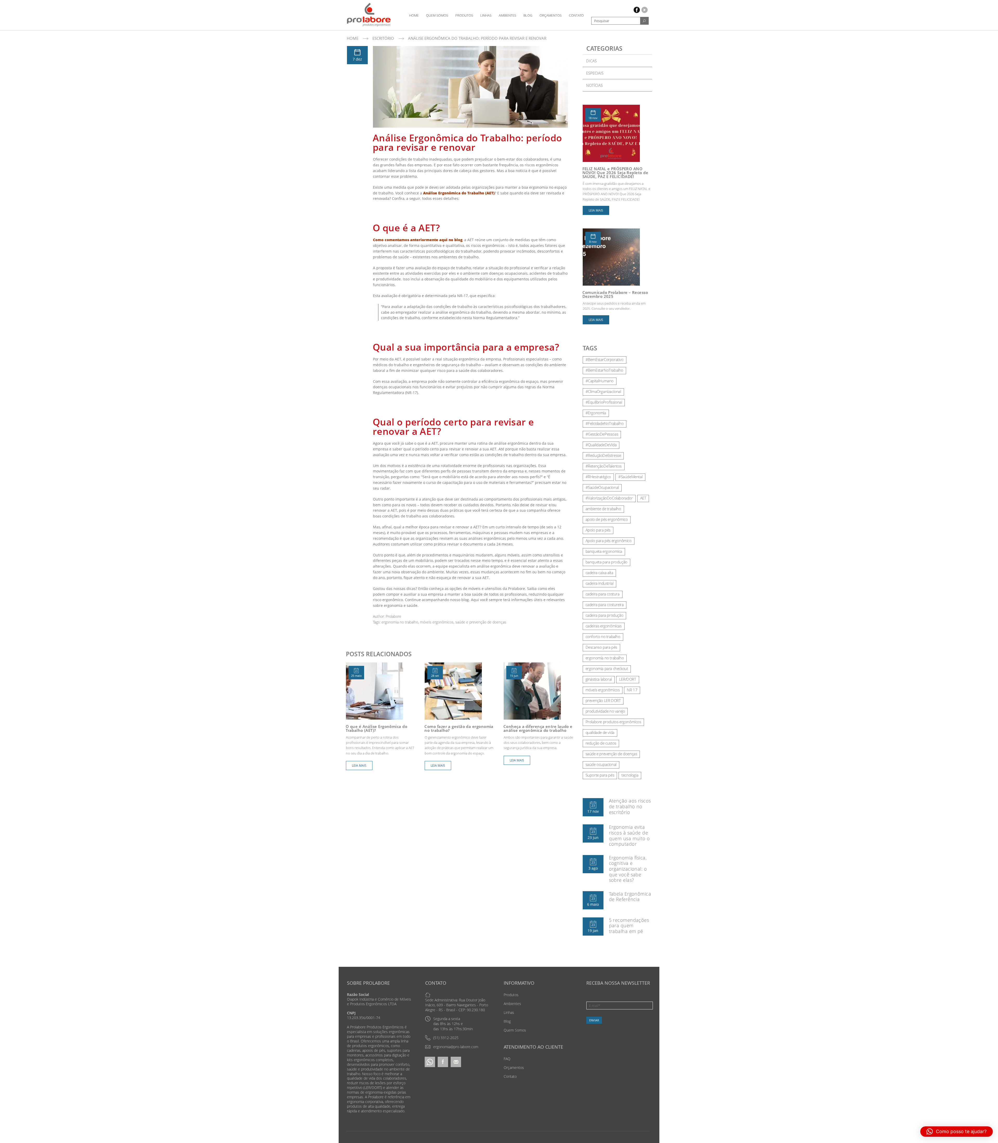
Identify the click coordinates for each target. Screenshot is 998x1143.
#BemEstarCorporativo (604, 359)
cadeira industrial (600, 583)
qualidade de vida (600, 732)
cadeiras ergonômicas (604, 625)
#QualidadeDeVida (601, 444)
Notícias (594, 85)
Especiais (594, 73)
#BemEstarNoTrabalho (604, 370)
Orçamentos (551, 15)
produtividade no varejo (605, 711)
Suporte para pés (600, 775)
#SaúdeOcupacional (602, 487)
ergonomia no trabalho (400, 622)
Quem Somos (437, 15)
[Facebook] (443, 1061)
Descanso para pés (601, 647)
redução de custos (601, 743)
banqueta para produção (606, 561)
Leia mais (359, 765)
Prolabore (393, 616)
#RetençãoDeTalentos (604, 466)
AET (643, 498)
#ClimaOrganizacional (603, 391)
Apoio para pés (598, 530)
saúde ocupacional (601, 764)
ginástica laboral (599, 679)
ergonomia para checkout (607, 668)
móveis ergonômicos (437, 622)
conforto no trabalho (603, 636)
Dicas (591, 60)
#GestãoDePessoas (602, 434)
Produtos (464, 15)
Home (414, 15)
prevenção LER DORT (603, 700)
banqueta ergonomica (604, 551)
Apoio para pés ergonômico (609, 540)
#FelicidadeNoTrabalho (605, 423)
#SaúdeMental (630, 476)
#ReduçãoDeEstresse (603, 455)
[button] (956, 1131)
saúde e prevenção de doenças (480, 622)
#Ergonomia (596, 412)
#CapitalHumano (600, 380)
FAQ (507, 1058)
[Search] (644, 20)
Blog (527, 15)
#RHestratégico (598, 476)
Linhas (485, 15)
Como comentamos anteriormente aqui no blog (417, 239)
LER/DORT (627, 679)
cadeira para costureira (605, 604)
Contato (576, 15)
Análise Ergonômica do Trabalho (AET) (459, 192)
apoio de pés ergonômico (607, 519)
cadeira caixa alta (599, 572)
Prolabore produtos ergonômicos (613, 721)
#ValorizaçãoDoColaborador (609, 498)
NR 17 (632, 689)
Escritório (383, 38)
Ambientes (507, 15)
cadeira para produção (604, 615)
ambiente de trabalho (603, 508)
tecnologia (629, 775)
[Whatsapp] (430, 1061)
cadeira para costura (603, 593)
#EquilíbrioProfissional (604, 402)
